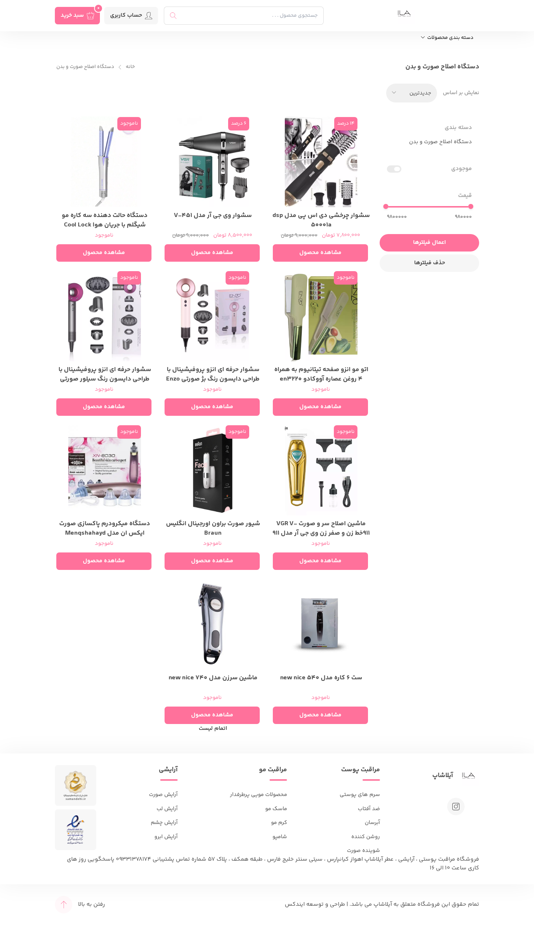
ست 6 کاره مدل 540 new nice (321, 678)
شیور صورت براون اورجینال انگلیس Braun (213, 527)
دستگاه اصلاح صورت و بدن (85, 67)
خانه (130, 67)
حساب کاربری (126, 15)
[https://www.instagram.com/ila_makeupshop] (456, 806)
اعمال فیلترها (429, 242)
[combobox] (411, 93)
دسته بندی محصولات (449, 38)
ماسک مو (276, 809)
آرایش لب (167, 809)
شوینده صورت (363, 850)
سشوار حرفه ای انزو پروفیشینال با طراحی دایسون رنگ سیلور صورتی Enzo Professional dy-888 (104, 373)
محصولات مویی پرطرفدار (258, 795)
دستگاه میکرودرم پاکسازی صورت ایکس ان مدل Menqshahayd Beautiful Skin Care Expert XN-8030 (104, 527)
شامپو (279, 837)
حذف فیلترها (429, 263)
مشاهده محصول (320, 252)
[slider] (470, 206)
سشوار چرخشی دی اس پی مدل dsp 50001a (321, 219)
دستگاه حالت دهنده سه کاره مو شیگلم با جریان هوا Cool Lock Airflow (104, 219)
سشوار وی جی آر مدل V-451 (213, 216)
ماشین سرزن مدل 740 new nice (213, 678)
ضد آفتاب (369, 809)
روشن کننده (365, 837)
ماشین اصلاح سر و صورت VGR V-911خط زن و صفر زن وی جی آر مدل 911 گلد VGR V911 (321, 527)
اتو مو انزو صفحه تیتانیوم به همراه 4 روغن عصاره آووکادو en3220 (321, 373)
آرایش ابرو (166, 837)
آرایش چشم (164, 823)
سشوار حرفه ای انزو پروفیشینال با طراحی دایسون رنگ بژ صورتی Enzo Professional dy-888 (213, 373)
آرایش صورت (163, 795)
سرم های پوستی (360, 795)
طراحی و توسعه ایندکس (315, 904)
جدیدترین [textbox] (420, 93)
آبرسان (372, 823)
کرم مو (279, 823)
